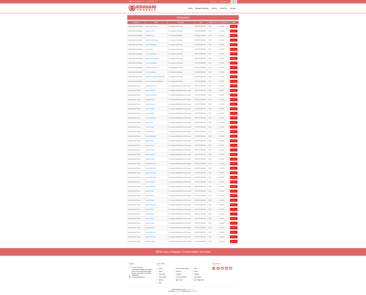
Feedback (178, 274)
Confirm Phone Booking (182, 268)
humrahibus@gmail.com (137, 1)
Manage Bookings (202, 8)
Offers (195, 268)
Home (190, 8)
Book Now (233, 26)
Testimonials (161, 274)
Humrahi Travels (190, 289)
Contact (233, 8)
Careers (160, 268)
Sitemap (160, 280)
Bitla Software (194, 291)
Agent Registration (224, 1)
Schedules (196, 274)
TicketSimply (178, 291)
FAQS (159, 283)
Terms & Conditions (181, 277)
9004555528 (151, 1)
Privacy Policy (162, 277)
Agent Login (213, 1)
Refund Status (197, 277)
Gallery (214, 8)
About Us (223, 8)
